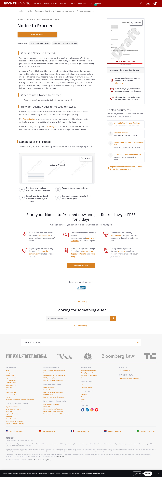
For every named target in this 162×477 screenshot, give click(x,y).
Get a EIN (9, 411)
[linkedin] (88, 411)
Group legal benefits (87, 373)
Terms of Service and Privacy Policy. (93, 473)
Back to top (82, 325)
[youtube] (97, 411)
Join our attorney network (89, 375)
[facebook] (83, 411)
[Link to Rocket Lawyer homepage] (17, 3)
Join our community (87, 385)
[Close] (158, 473)
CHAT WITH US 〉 (124, 370)
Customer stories (86, 387)
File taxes (9, 387)
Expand (87, 158)
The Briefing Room (12, 395)
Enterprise (64, 3)
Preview (137, 23)
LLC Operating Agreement (51, 378)
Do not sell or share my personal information (20, 399)
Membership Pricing (78, 3)
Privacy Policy (47, 460)
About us (84, 394)
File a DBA (9, 416)
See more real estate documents (53, 397)
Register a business (12, 407)
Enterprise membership (88, 370)
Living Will (46, 407)
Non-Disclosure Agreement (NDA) (54, 370)
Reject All (137, 473)
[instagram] (92, 411)
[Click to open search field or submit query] (141, 3)
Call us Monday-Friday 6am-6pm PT (130, 378)
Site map (8, 397)
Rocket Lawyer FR (82, 431)
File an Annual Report (12, 419)
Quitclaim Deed (48, 395)
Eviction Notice (48, 390)
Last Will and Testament (51, 404)
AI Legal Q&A (10, 375)
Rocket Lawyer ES (49, 431)
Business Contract (49, 373)
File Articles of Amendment (14, 421)
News (83, 399)
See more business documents (53, 380)
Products (37, 3)
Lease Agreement (49, 387)
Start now (119, 83)
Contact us (84, 402)
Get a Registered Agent (13, 409)
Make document (37, 34)
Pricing (8, 373)
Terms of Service (59, 456)
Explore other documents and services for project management (126, 168)
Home (7, 370)
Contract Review (95, 3)
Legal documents (11, 378)
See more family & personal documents (55, 414)
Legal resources (11, 392)
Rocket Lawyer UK (16, 431)
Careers (83, 378)
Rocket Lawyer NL (115, 431)
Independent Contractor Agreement (54, 375)
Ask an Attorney (11, 385)
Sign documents (11, 380)
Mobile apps (9, 390)
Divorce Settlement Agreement (53, 409)
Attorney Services (50, 3)
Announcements (86, 397)
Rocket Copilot (29, 119)
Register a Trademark (12, 414)
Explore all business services (15, 424)
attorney (50, 126)
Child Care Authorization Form (53, 411)
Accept (147, 473)
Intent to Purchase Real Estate (53, 392)
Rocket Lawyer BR (148, 431)
